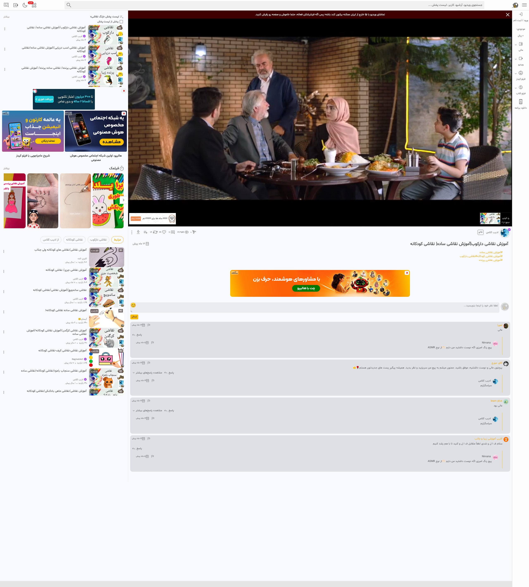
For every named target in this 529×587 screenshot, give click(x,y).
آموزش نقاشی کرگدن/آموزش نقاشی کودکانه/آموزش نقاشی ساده (57, 332)
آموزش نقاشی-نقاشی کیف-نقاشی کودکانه (62, 351)
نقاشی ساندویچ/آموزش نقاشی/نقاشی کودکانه (60, 290)
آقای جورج (497, 363)
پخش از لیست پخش (107, 21)
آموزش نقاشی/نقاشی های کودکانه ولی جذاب (61, 250)
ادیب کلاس (492, 232)
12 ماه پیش (139, 244)
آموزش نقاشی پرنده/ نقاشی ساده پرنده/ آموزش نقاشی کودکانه (53, 69)
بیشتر (7, 16)
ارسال (134, 316)
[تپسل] (35, 91)
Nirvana (486, 343)
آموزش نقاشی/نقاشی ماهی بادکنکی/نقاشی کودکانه (57, 391)
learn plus (496, 401)
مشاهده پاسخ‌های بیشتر (149, 373)
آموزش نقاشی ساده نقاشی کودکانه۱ (66, 310)
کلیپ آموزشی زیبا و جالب (488, 439)
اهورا (499, 325)
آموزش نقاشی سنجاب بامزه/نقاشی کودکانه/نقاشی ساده (54, 371)
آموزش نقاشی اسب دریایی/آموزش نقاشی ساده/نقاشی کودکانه (54, 49)
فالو (481, 232)
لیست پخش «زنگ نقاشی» (104, 17)
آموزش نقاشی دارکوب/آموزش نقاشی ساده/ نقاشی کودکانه (56, 29)
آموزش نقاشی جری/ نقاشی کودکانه (66, 270)
